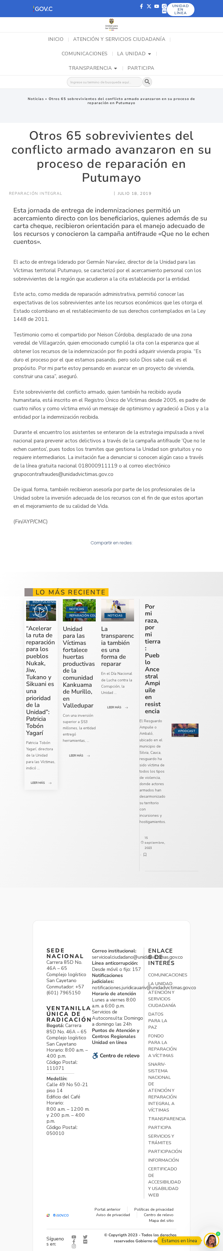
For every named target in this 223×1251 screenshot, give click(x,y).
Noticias (36, 98)
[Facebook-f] (141, 6)
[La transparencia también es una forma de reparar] (117, 610)
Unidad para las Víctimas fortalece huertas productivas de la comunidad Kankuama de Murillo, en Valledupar (79, 667)
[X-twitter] (149, 6)
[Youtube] (156, 6)
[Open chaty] (211, 1240)
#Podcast (186, 731)
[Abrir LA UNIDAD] (149, 53)
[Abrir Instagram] (75, 1246)
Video (37, 615)
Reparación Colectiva (88, 616)
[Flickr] (164, 11)
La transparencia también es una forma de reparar (117, 646)
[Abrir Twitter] (86, 1237)
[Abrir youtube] (75, 1237)
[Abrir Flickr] (86, 1241)
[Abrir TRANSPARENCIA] (115, 68)
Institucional (45, 602)
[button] (43, 8)
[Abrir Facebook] (75, 1241)
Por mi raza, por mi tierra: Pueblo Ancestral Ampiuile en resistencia (153, 658)
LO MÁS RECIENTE (71, 592)
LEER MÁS (38, 783)
